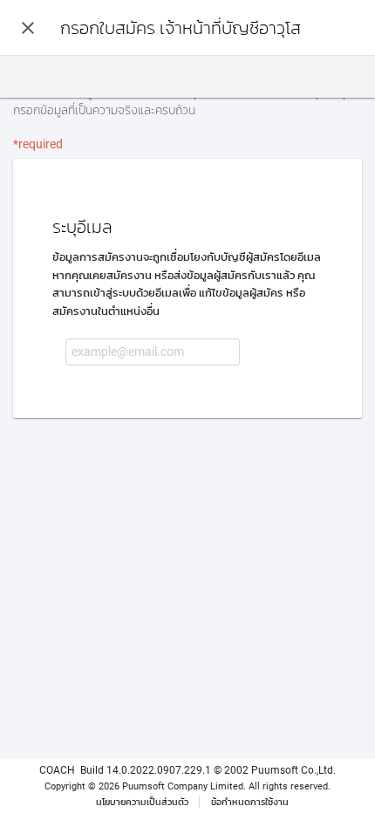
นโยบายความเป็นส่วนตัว (142, 802)
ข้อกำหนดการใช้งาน (250, 802)
